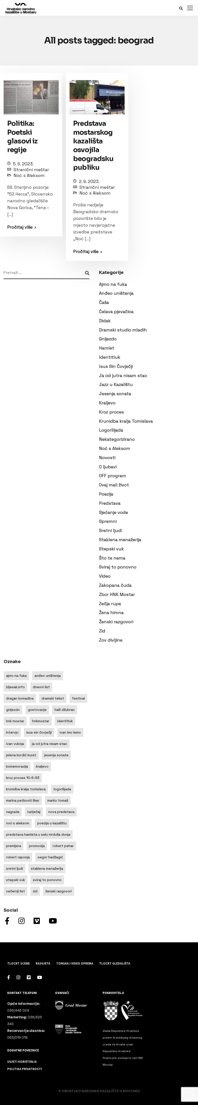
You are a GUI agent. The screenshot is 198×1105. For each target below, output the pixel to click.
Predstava (109, 503)
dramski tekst (53, 698)
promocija (37, 846)
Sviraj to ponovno (117, 567)
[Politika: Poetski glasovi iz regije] (31, 95)
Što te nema (112, 558)
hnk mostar (15, 721)
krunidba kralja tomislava (26, 789)
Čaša (104, 302)
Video (105, 576)
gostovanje (37, 709)
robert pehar (63, 846)
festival (78, 698)
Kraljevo (107, 403)
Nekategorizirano (117, 439)
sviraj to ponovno (47, 880)
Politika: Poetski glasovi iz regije (22, 136)
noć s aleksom (17, 823)
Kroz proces (111, 412)
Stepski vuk (111, 549)
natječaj (33, 812)
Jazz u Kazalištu (116, 384)
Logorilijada (111, 430)
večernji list (15, 891)
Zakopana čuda (115, 585)
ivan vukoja (15, 743)
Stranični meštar (31, 169)
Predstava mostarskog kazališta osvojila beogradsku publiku (93, 145)
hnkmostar (40, 721)
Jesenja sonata (115, 393)
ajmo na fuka (16, 675)
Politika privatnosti (24, 1069)
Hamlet (106, 348)
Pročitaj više (20, 227)
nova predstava (61, 812)
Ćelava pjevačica (116, 311)
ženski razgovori (58, 891)
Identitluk (109, 357)
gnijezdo (13, 709)
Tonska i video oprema (74, 963)
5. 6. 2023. (23, 164)
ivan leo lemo (70, 732)
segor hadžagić (50, 857)
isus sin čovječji (39, 732)
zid (35, 891)
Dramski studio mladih (123, 330)
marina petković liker (22, 800)
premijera (13, 846)
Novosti (107, 457)
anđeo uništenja (48, 675)
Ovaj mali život (114, 485)
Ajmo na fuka (113, 284)
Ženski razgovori (116, 621)
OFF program (112, 475)
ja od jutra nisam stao (49, 743)
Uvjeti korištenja (22, 1062)
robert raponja (18, 857)
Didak (105, 320)
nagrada (12, 812)
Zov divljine (110, 640)
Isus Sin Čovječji (116, 366)
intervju (12, 732)
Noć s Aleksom (29, 175)
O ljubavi (108, 466)
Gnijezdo (108, 339)
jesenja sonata (56, 755)
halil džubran (65, 709)
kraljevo (42, 766)
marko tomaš (57, 800)
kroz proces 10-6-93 (22, 778)
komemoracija (17, 766)
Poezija (106, 494)
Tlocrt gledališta (114, 963)
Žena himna (111, 612)
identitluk (65, 721)
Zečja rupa (110, 603)
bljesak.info (15, 687)
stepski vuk (15, 880)
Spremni (108, 521)
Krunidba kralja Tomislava (126, 421)
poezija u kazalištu (52, 823)
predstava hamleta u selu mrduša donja (38, 834)
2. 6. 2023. (89, 181)
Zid (102, 631)
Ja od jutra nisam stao (123, 375)
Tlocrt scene (18, 963)
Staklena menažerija (120, 539)
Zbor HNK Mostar (117, 594)
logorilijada (62, 789)
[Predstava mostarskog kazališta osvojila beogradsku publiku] (97, 95)
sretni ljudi (14, 868)
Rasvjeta (43, 963)
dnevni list (41, 687)
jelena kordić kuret (21, 755)
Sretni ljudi (110, 530)
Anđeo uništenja (116, 293)
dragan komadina (20, 698)
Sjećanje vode (113, 512)
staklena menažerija (47, 868)
